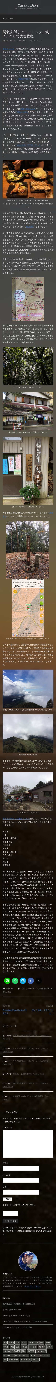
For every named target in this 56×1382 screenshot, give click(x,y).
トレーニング (41, 1351)
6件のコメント (36, 41)
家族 (23, 1351)
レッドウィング (43, 1355)
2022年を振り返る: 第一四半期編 (16, 1315)
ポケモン (24, 1347)
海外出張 (42, 1347)
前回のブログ (8, 49)
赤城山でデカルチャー (12, 1310)
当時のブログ (24, 79)
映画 (12, 1347)
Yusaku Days (28, 5)
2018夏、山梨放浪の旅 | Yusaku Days (28, 1074)
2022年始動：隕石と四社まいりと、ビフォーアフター (25, 1321)
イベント (33, 1347)
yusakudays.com (37, 1377)
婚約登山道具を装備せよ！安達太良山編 (19, 1304)
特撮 (41, 1343)
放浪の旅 (10, 988)
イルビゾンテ (25, 1360)
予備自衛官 (16, 1351)
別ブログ (30, 226)
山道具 (48, 1343)
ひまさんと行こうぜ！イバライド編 (17, 1327)
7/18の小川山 (22, 112)
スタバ (23, 988)
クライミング (32, 988)
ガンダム (7, 1351)
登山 (9, 992)
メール (6, 1175)
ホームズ (35, 1360)
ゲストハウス (8, 1355)
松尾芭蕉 (31, 1351)
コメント (7, 1127)
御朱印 (6, 1347)
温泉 (17, 1343)
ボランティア (24, 1355)
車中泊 (23, 1343)
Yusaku (22, 41)
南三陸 (33, 1355)
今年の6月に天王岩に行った (28, 145)
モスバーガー (13, 1360)
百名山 (46, 988)
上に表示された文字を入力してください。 (20, 1205)
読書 (41, 988)
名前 (6, 1163)
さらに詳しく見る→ (32, 1286)
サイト (5, 1187)
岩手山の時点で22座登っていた (16, 818)
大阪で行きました (28, 109)
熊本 (5, 1360)
